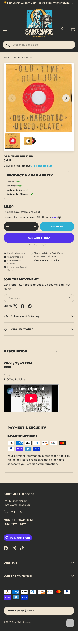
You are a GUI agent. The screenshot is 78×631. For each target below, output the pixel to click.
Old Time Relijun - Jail (23, 58)
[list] (39, 98)
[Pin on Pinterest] (29, 306)
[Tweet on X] (15, 306)
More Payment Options (39, 245)
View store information (47, 260)
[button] (73, 29)
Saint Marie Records (21, 622)
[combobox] (39, 45)
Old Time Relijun (41, 166)
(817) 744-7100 (13, 512)
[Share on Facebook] (22, 306)
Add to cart (57, 226)
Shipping (8, 211)
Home (6, 58)
